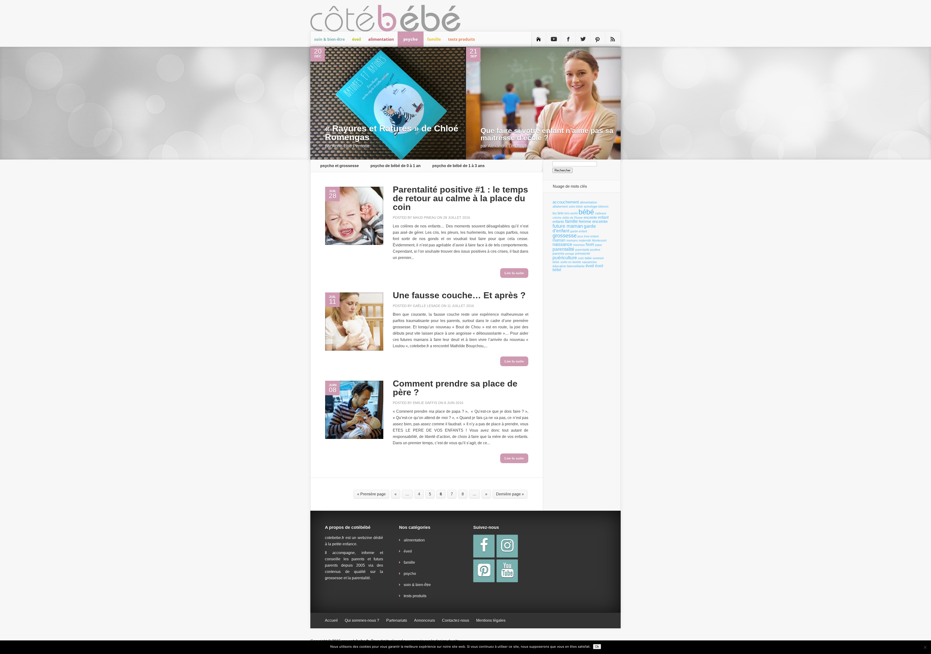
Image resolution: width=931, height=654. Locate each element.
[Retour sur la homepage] (538, 39)
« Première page (371, 494)
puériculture (565, 257)
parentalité (563, 249)
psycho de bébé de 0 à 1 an (395, 166)
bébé (586, 212)
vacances (589, 262)
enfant (603, 217)
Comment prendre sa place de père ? (455, 388)
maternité (585, 240)
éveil (356, 39)
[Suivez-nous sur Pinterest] (598, 39)
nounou (579, 245)
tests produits (461, 39)
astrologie (590, 206)
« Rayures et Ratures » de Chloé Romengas (391, 132)
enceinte (590, 217)
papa (598, 245)
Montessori (599, 240)
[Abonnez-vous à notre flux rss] (612, 39)
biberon (603, 206)
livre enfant (591, 236)
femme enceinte (593, 221)
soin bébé (585, 258)
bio (555, 213)
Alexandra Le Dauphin (509, 146)
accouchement (566, 202)
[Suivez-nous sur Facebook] (568, 39)
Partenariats (396, 620)
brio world (571, 213)
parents (558, 253)
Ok (597, 646)
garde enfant (578, 231)
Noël (590, 244)
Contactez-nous (455, 620)
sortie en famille (570, 262)
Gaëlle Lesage (426, 306)
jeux (580, 236)
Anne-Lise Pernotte (350, 146)
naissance (562, 244)
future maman (568, 226)
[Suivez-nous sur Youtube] (553, 39)
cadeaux (600, 213)
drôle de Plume (572, 217)
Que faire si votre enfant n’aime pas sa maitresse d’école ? (547, 134)
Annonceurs (424, 620)
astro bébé (576, 206)
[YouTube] (507, 570)
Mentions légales (491, 620)
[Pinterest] (484, 570)
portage (569, 253)
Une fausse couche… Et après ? (459, 295)
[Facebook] (484, 546)
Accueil (331, 620)
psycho (410, 39)
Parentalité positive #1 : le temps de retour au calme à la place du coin (460, 198)
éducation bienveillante (569, 266)
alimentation (381, 39)
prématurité (582, 253)
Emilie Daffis (425, 403)
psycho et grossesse (339, 166)
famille (434, 39)
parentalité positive (587, 249)
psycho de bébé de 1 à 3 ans (458, 166)
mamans (572, 240)
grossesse (565, 236)
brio (560, 213)
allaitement (560, 206)
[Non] (925, 647)
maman (559, 240)
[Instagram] (507, 546)
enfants (558, 222)
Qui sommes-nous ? (362, 620)
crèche (557, 217)
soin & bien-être (329, 39)
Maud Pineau (424, 217)
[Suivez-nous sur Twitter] (583, 39)
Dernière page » (510, 494)
